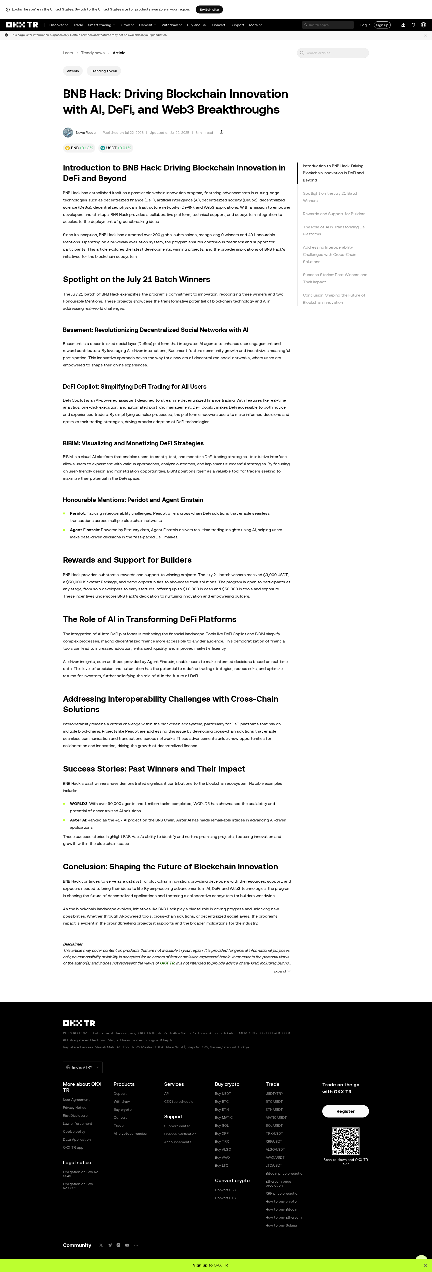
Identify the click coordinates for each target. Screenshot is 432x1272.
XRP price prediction (283, 1193)
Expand (280, 971)
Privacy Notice (74, 1108)
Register (345, 1111)
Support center (177, 1126)
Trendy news (93, 52)
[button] (301, 52)
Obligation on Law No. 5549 (81, 1174)
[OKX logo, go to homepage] (22, 24)
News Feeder (86, 133)
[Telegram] (110, 1245)
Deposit (145, 25)
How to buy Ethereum (284, 1217)
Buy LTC (221, 1165)
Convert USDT (226, 1190)
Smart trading (99, 25)
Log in (365, 25)
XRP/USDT (274, 1141)
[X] (101, 1245)
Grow (125, 25)
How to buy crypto (281, 1201)
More (253, 25)
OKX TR (167, 963)
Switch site (209, 9)
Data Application (77, 1139)
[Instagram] (118, 1245)
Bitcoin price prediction (285, 1173)
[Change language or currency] (423, 25)
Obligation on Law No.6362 (78, 1186)
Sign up (382, 25)
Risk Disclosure (75, 1115)
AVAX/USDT (275, 1157)
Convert (219, 25)
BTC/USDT (274, 1102)
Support (237, 25)
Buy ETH (222, 1110)
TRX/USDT (274, 1133)
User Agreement (76, 1100)
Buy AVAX (222, 1157)
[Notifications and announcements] (413, 25)
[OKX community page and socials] (136, 1245)
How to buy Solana (281, 1225)
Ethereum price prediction (278, 1183)
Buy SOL (222, 1125)
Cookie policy (74, 1131)
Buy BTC (222, 1102)
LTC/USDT (274, 1165)
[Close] (425, 35)
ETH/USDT (274, 1110)
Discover (57, 25)
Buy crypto (123, 1110)
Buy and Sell (197, 25)
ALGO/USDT (275, 1149)
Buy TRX (222, 1141)
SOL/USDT (274, 1125)
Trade (78, 25)
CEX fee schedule (178, 1102)
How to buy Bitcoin (281, 1209)
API (166, 1094)
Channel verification (180, 1134)
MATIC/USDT (276, 1117)
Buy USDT (223, 1094)
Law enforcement (77, 1123)
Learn (68, 52)
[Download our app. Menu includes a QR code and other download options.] (403, 25)
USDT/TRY (274, 1094)
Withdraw (170, 25)
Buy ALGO (223, 1149)
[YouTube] (127, 1245)
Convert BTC (225, 1198)
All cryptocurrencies (130, 1133)
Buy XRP (221, 1133)
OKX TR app (73, 1147)
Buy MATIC (224, 1117)
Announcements (177, 1142)
